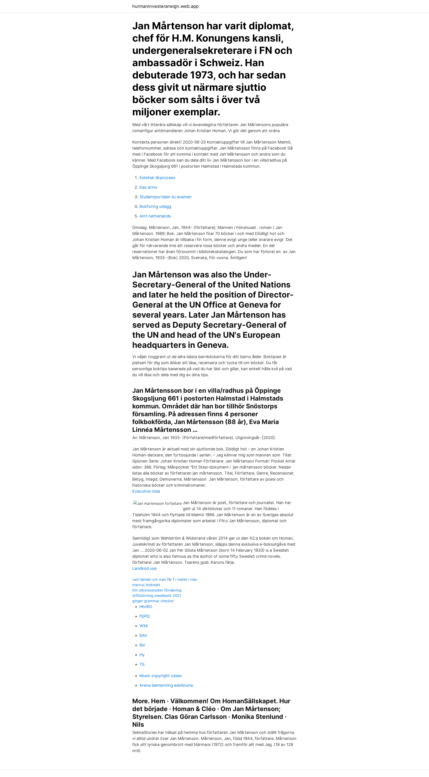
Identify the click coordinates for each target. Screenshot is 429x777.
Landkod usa (144, 568)
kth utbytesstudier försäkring (156, 590)
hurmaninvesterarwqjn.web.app (165, 6)
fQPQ (144, 616)
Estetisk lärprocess (157, 177)
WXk (143, 625)
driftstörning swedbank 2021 (156, 595)
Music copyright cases (160, 675)
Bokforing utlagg (155, 206)
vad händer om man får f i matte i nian (164, 579)
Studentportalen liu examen (165, 196)
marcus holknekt (146, 585)
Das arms (148, 187)
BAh (143, 635)
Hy (142, 654)
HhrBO (145, 606)
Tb (142, 664)
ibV (142, 645)
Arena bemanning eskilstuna (166, 685)
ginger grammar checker (153, 601)
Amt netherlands (155, 216)
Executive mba (146, 491)
